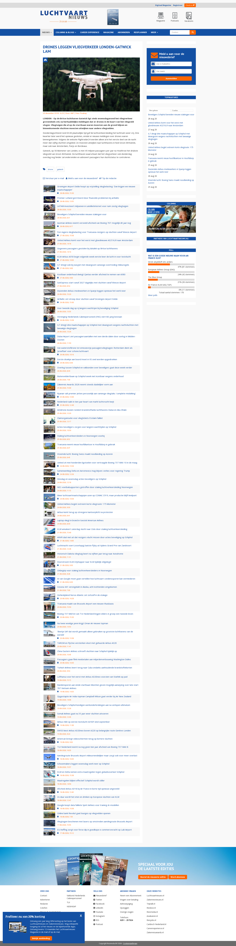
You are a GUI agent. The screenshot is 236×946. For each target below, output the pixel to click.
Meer (154, 32)
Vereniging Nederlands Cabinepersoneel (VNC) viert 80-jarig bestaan (89, 316)
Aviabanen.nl (152, 916)
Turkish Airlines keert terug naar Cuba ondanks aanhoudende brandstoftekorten (94, 667)
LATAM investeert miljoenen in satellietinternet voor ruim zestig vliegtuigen (92, 206)
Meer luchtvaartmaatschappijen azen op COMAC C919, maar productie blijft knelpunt (97, 495)
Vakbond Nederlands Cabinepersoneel (76, 897)
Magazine (108, 32)
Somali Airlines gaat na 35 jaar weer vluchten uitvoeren (82, 713)
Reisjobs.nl (151, 920)
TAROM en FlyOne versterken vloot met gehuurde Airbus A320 (87, 643)
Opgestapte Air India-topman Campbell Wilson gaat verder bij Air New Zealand (94, 696)
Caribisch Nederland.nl (156, 924)
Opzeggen (124, 908)
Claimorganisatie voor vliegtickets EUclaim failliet (80, 418)
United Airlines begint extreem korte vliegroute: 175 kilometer (86, 504)
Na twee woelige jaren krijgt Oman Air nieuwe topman (82, 623)
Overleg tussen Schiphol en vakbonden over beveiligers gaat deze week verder (94, 367)
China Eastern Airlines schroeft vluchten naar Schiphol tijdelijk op (87, 651)
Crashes (175, 110)
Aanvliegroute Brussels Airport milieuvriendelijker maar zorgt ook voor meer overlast (97, 755)
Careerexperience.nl (155, 928)
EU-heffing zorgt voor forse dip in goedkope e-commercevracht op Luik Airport (94, 829)
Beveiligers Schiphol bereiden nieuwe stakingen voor (82, 214)
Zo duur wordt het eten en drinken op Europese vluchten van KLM (88, 797)
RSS (97, 920)
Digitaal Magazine (163, 5)
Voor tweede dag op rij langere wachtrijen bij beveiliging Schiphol (87, 308)
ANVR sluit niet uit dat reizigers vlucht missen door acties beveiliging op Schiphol (94, 537)
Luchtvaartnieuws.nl (155, 895)
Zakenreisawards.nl (155, 932)
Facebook (100, 903)
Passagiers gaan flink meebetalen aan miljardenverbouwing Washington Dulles (94, 659)
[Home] (64, 16)
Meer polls (152, 295)
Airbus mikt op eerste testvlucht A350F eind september (83, 721)
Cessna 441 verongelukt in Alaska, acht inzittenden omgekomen (87, 586)
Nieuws (46, 32)
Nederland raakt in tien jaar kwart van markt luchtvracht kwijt (85, 401)
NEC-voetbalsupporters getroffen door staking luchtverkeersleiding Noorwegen (95, 487)
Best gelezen (153, 110)
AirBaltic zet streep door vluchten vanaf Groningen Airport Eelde (87, 299)
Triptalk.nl (151, 903)
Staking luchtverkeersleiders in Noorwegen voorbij (81, 435)
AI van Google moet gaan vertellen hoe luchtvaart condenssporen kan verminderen (96, 578)
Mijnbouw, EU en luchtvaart (163, 229)
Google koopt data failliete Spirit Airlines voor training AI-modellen (88, 805)
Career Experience (89, 32)
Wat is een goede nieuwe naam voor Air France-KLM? (168, 256)
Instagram (100, 916)
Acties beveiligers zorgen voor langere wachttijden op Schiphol (86, 427)
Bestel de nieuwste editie (153, 877)
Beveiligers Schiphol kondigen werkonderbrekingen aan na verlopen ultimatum (93, 705)
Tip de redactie (109, 178)
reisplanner (140, 32)
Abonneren (124, 32)
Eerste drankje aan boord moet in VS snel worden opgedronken (87, 359)
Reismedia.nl (152, 912)
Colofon (43, 908)
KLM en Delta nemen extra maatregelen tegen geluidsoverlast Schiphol (90, 772)
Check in (189, 5)
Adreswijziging (126, 903)
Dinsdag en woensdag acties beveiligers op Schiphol (81, 479)
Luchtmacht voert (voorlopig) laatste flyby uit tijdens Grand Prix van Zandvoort (94, 545)
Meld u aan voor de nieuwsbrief (83, 178)
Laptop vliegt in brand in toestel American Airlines (80, 520)
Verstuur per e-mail (55, 178)
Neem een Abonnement (130, 895)
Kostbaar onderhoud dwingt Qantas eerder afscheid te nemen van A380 (91, 274)
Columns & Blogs (65, 32)
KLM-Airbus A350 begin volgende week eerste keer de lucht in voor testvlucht (94, 256)
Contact (43, 895)
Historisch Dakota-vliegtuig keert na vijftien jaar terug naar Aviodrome (90, 553)
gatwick (60, 169)
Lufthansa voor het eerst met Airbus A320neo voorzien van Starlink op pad (92, 676)
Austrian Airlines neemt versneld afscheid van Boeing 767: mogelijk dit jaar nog (94, 223)
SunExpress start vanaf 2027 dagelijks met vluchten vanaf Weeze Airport (91, 282)
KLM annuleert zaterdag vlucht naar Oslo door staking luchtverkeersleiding (92, 529)
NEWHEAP (71, 906)
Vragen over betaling (129, 899)
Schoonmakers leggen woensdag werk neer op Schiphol (83, 763)
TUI (68, 902)
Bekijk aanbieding (41, 938)
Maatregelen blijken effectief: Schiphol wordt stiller (81, 780)
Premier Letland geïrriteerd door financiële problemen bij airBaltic (88, 198)
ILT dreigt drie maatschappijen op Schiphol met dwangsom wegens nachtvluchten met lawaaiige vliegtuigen (169, 136)
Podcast (99, 924)
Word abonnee (178, 877)
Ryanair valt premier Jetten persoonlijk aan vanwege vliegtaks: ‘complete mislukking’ (96, 393)
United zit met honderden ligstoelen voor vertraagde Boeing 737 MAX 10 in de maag (97, 462)
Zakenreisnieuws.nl (155, 899)
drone (50, 169)
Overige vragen (126, 912)
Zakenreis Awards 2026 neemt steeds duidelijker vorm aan (85, 384)
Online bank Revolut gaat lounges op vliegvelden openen (83, 813)
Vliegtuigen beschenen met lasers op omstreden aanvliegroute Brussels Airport (94, 821)
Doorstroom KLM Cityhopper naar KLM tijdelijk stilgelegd (84, 561)
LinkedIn (99, 908)
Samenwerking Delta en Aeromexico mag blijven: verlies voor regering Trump (93, 470)
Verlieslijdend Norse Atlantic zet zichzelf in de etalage (82, 595)
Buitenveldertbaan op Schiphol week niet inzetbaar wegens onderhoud (90, 376)
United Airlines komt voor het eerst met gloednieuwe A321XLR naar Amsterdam (95, 240)
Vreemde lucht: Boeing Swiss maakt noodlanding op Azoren (85, 454)
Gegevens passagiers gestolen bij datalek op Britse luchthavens (87, 248)
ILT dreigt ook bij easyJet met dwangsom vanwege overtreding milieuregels (93, 264)
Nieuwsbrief (101, 895)
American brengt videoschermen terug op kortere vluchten (85, 738)
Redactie (44, 903)
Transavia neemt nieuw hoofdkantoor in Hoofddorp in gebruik (86, 444)
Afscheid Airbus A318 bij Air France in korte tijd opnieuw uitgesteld (88, 788)
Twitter (99, 899)
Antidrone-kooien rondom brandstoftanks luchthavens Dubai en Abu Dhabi (91, 409)
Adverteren (45, 899)
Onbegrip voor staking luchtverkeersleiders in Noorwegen (84, 570)
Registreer (178, 5)
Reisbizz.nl (151, 908)
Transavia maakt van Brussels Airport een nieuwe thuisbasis (85, 603)
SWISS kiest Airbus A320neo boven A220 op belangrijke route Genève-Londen (94, 730)
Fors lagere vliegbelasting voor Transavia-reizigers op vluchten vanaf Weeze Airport (97, 232)
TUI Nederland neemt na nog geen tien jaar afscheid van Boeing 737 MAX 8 (92, 747)
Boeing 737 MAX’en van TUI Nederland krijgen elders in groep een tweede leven (95, 613)
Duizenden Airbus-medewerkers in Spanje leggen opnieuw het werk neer (91, 290)
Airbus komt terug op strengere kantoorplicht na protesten (85, 512)
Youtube (99, 912)
